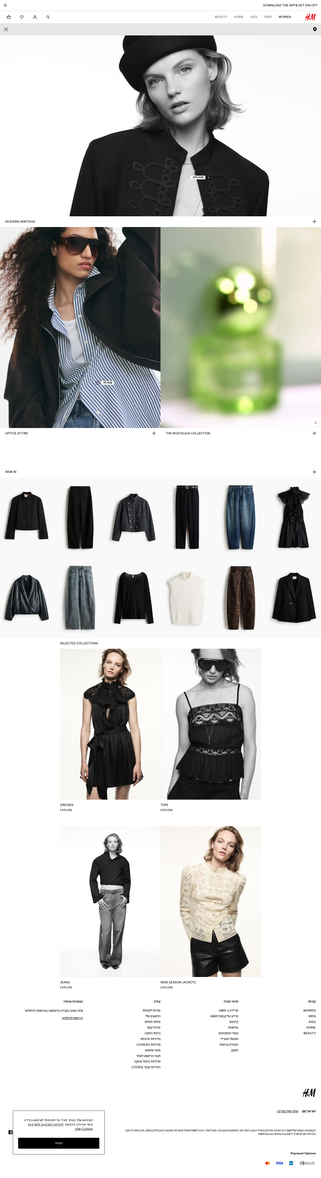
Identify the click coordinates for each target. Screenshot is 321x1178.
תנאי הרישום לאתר (148, 1056)
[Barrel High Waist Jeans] (80, 598)
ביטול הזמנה (152, 1033)
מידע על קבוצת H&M (224, 1016)
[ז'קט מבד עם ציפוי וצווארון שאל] (27, 598)
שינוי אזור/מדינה (287, 1111)
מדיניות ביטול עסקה (147, 1061)
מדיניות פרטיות (150, 1039)
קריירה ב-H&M (228, 1010)
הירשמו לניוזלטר (72, 1018)
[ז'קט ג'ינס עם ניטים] (133, 517)
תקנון (234, 1050)
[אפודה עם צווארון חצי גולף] (187, 598)
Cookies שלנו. (83, 1129)
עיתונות (233, 1027)
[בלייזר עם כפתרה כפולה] (294, 598)
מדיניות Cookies (148, 1044)
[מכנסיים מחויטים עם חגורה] (187, 517)
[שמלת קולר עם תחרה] (294, 517)
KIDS (253, 17)
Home (238, 17)
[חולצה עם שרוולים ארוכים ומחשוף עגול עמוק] (133, 598)
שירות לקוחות (151, 1010)
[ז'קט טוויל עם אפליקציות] (27, 517)
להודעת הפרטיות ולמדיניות (45, 1124)
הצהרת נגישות (228, 1044)
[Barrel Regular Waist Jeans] (241, 517)
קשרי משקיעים (228, 1033)
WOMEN (285, 17)
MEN (268, 17)
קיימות (233, 1022)
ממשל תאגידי (229, 1039)
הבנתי (59, 1143)
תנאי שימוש (152, 1050)
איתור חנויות (152, 1022)
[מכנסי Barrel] (80, 517)
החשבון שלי (152, 1016)
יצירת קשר (153, 1027)
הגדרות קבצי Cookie (145, 1067)
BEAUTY (221, 17)
